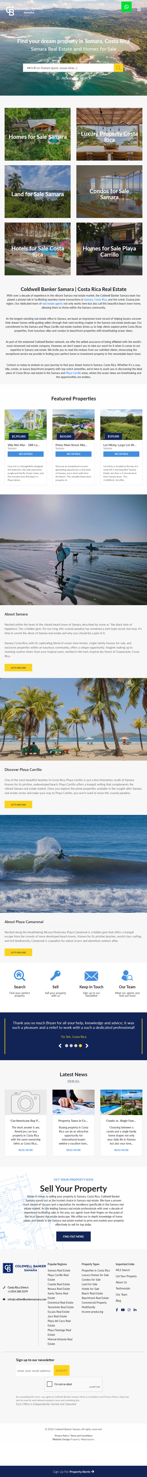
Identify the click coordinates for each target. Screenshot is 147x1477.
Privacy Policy (111, 1429)
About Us (121, 1314)
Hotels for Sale (90, 1321)
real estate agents (52, 303)
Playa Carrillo (73, 373)
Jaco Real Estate (57, 1348)
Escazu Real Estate (58, 1344)
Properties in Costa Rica (96, 1302)
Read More (26, 1182)
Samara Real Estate (59, 1302)
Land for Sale (89, 1316)
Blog (118, 1333)
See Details (26, 454)
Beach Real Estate (92, 1325)
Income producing (92, 1344)
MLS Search (123, 1302)
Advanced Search (76, 77)
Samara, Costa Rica (95, 299)
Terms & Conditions (89, 1429)
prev (60, 1077)
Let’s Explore (18, 667)
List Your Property (126, 1308)
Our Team (121, 1326)
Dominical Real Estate (60, 1334)
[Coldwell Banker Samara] (24, 11)
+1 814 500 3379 (18, 1323)
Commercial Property (94, 1334)
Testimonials (123, 1320)
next (86, 1077)
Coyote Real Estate (59, 1316)
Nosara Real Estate (59, 1321)
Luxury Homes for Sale (95, 1307)
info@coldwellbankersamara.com (23, 1331)
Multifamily (88, 1339)
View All (73, 1113)
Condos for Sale (91, 1312)
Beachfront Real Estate (95, 1330)
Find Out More (73, 1269)
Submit (62, 1402)
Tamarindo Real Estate (61, 1339)
